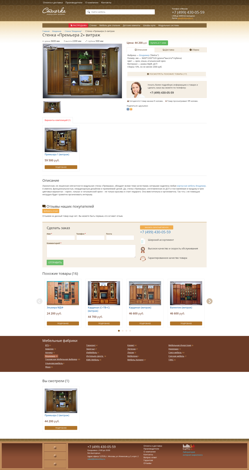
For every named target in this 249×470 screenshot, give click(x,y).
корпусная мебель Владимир (191, 185)
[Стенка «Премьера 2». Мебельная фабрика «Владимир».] (82, 71)
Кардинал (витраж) (140, 307)
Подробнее (61, 167)
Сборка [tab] (195, 49)
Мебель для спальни (109, 25)
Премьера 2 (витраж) (57, 415)
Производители (74, 2)
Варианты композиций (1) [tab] (57, 120)
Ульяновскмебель (54, 363)
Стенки (93, 25)
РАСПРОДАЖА (80, 25)
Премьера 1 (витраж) (57, 154)
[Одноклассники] (131, 108)
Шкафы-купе (149, 25)
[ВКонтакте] (128, 108)
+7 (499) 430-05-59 (188, 12)
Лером (130, 352)
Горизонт (91, 345)
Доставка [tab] (169, 49)
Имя (49, 234)
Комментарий (53, 243)
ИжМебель (91, 352)
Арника (49, 352)
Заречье (90, 348)
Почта (109, 234)
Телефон (80, 234)
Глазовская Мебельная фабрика (61, 359)
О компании (91, 2)
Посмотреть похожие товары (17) (168, 74)
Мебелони (132, 356)
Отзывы (147, 463)
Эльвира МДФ (55, 307)
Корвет (130, 345)
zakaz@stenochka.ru (185, 18)
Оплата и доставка (53, 2)
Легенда (131, 348)
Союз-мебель (175, 352)
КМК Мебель (92, 359)
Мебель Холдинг (135, 359)
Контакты (106, 2)
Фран (48, 367)
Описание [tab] (142, 49)
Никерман (173, 348)
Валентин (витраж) (181, 307)
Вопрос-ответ (150, 457)
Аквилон (49, 348)
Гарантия (148, 460)
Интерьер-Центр (95, 356)
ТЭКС (170, 359)
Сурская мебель (176, 356)
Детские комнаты (131, 25)
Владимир (144, 55)
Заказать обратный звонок (157, 227)
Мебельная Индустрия (179, 345)
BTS (47, 345)
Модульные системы (168, 25)
